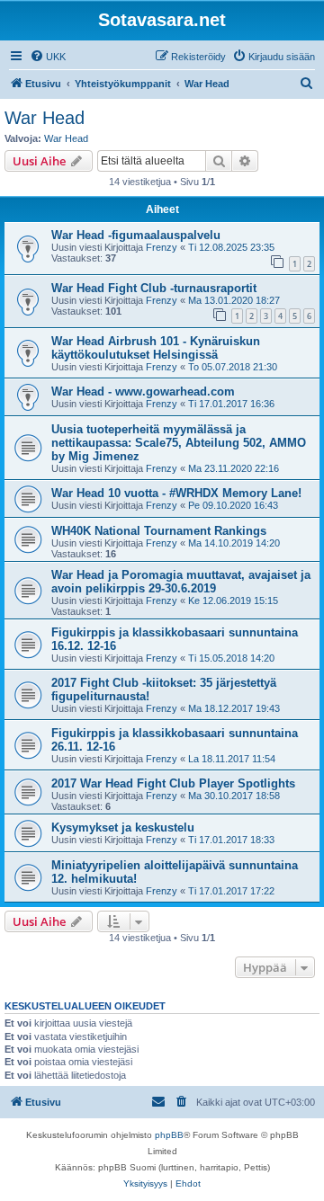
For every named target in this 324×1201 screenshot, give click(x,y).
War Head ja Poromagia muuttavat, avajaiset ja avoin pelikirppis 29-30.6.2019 (180, 581)
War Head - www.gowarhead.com (143, 391)
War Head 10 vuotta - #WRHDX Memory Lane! (176, 493)
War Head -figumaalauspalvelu (135, 235)
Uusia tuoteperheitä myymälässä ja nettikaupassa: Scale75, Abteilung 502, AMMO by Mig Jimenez (178, 443)
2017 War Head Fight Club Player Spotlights (173, 783)
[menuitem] (48, 56)
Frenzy (161, 247)
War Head (44, 118)
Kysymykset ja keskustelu (122, 827)
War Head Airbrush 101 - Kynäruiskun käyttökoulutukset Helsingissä (155, 347)
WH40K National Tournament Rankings (158, 531)
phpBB (169, 1135)
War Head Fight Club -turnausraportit (153, 288)
